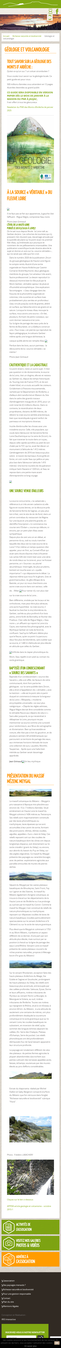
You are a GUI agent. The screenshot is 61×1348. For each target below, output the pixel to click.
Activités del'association (24, 1227)
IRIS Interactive (9, 1319)
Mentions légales (11, 1306)
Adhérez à (25, 1259)
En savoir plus (31, 1346)
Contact (50, 11)
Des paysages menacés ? (14, 1285)
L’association (9, 1280)
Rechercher (50, 18)
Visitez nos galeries (28, 1243)
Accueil (6, 36)
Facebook (57, 11)
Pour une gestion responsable (17, 1293)
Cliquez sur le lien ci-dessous (20, 1199)
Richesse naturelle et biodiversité (27, 36)
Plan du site (8, 1301)
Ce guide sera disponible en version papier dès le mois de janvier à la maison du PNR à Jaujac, (30, 96)
